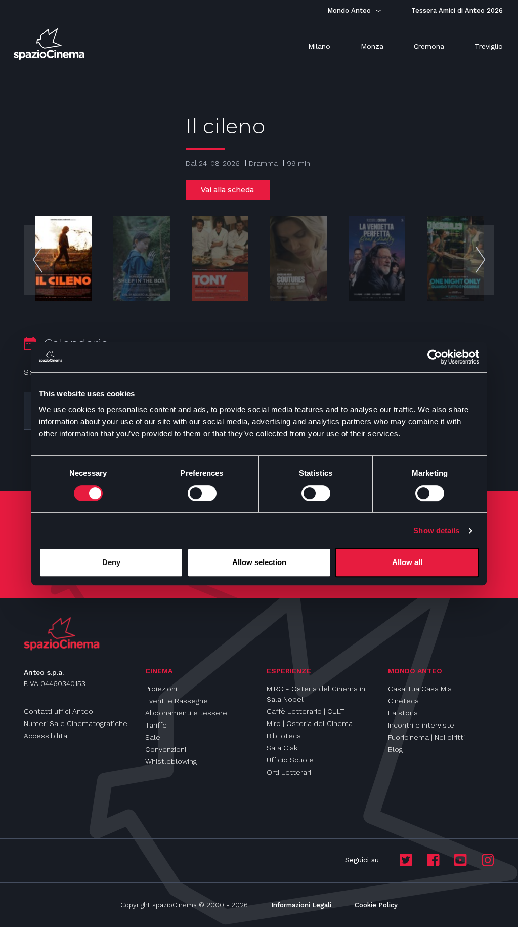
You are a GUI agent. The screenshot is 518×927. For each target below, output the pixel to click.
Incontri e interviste (421, 725)
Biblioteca (284, 736)
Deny (111, 562)
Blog (395, 749)
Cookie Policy (376, 905)
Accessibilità (45, 736)
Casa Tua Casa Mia (420, 688)
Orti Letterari (289, 772)
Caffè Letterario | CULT (305, 711)
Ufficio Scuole (290, 760)
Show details (436, 530)
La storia (403, 713)
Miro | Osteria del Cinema (310, 723)
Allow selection (259, 562)
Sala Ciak (282, 748)
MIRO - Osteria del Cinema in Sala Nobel (316, 693)
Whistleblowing (171, 761)
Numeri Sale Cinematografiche (75, 723)
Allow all (407, 562)
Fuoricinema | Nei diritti (426, 737)
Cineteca (403, 701)
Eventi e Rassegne (176, 701)
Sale (152, 737)
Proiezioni (161, 688)
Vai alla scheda (227, 189)
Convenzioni (165, 749)
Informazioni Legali (301, 905)
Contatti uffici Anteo (58, 711)
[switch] (202, 493)
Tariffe (156, 725)
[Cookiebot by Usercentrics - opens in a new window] (435, 357)
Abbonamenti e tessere (186, 713)
